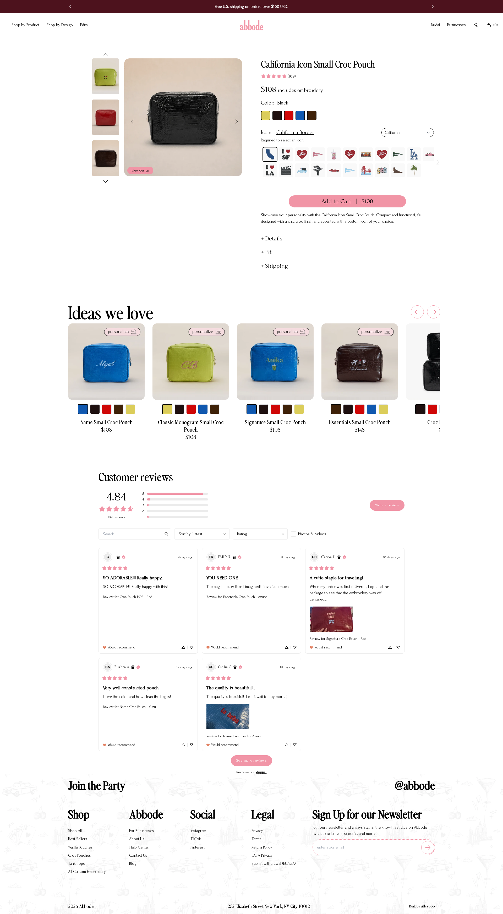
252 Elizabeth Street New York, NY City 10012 (269, 906)
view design (140, 170)
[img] (118, 557)
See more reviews (251, 760)
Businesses (456, 25)
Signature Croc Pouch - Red (346, 639)
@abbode (415, 785)
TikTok (195, 838)
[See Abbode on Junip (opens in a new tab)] (261, 772)
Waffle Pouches (80, 847)
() (495, 25)
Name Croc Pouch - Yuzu (138, 707)
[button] (105, 54)
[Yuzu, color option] (130, 409)
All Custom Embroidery (87, 871)
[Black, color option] (95, 409)
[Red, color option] (107, 409)
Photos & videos (312, 534)
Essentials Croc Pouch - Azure (245, 597)
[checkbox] (318, 534)
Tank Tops (76, 863)
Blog (132, 863)
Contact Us (138, 855)
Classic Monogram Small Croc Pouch (191, 425)
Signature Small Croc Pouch (275, 422)
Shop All (75, 830)
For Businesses (141, 830)
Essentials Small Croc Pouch (360, 422)
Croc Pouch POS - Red (136, 597)
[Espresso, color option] (118, 409)
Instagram (198, 830)
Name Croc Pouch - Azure (242, 736)
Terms (256, 838)
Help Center (139, 847)
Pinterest (197, 847)
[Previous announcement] (72, 6)
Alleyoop (428, 906)
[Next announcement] (431, 6)
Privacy (257, 830)
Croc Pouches (79, 855)
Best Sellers (77, 838)
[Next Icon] (438, 162)
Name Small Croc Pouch (106, 422)
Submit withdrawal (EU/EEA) (274, 863)
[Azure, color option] (83, 409)
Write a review (387, 505)
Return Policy (262, 847)
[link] (278, 76)
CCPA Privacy (262, 855)
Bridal (435, 25)
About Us (136, 838)
